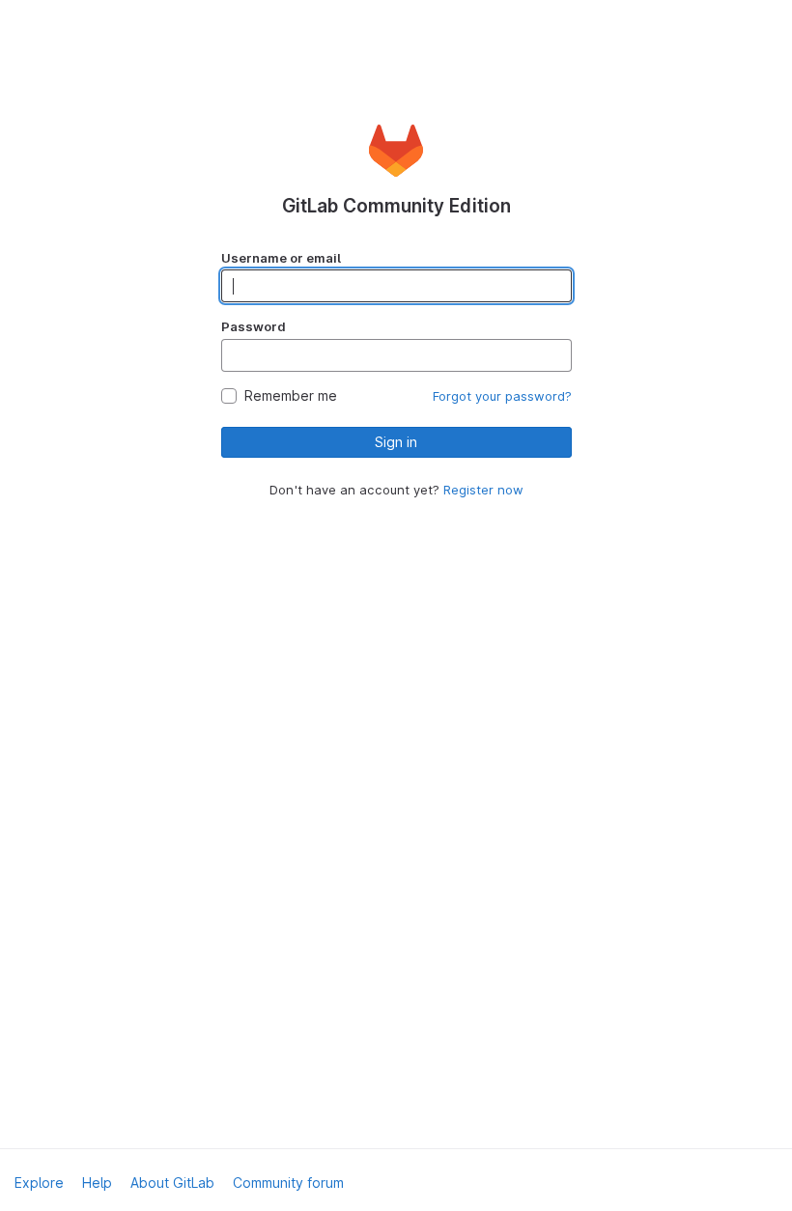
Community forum (288, 1182)
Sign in (396, 442)
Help (97, 1182)
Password (253, 326)
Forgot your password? (502, 396)
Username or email (281, 258)
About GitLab (172, 1182)
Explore (39, 1182)
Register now (483, 489)
